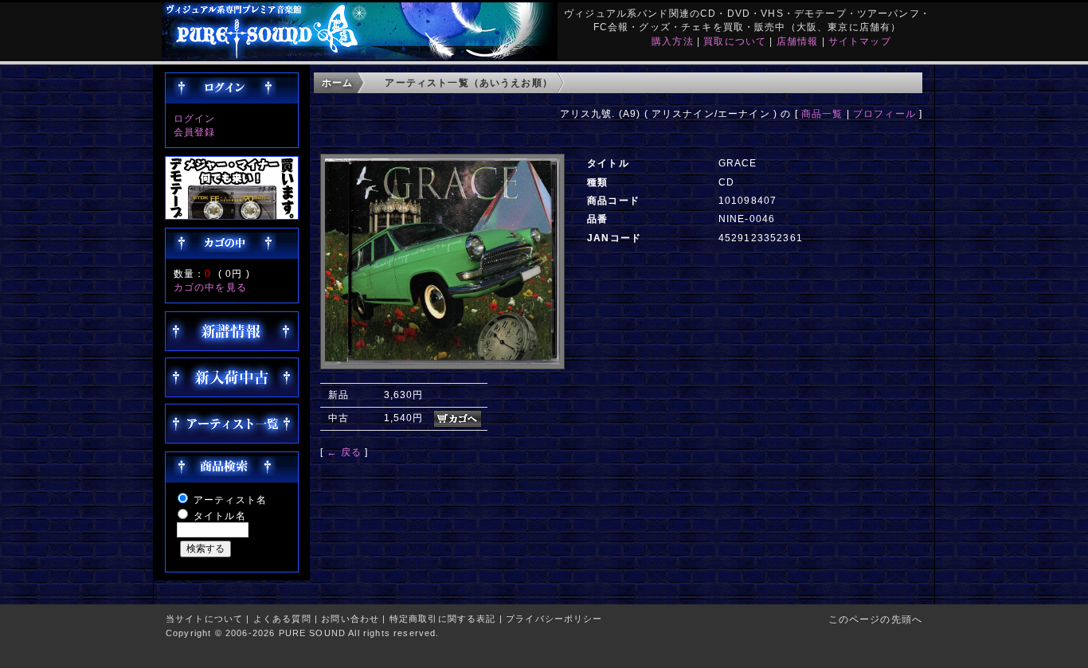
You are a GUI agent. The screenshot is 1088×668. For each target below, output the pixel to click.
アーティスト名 (230, 499)
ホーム (337, 82)
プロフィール (884, 113)
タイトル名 (220, 515)
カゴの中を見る (210, 287)
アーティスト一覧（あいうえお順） (469, 82)
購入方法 (673, 41)
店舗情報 (798, 41)
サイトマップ (859, 41)
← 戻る (344, 452)
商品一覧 (822, 113)
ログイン (195, 118)
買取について (734, 41)
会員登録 (195, 132)
